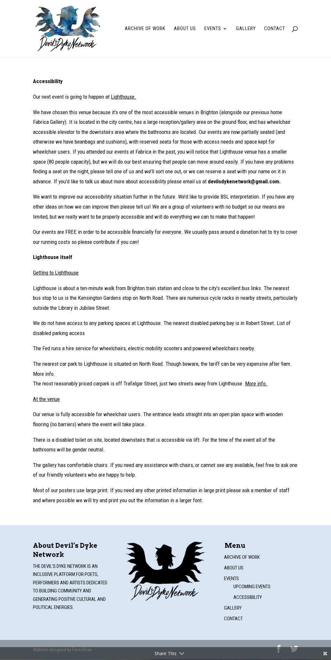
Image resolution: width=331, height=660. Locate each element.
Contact (274, 28)
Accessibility (247, 597)
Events (212, 28)
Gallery (246, 28)
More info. (256, 383)
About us (185, 28)
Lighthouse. (123, 96)
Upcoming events (252, 587)
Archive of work (145, 28)
